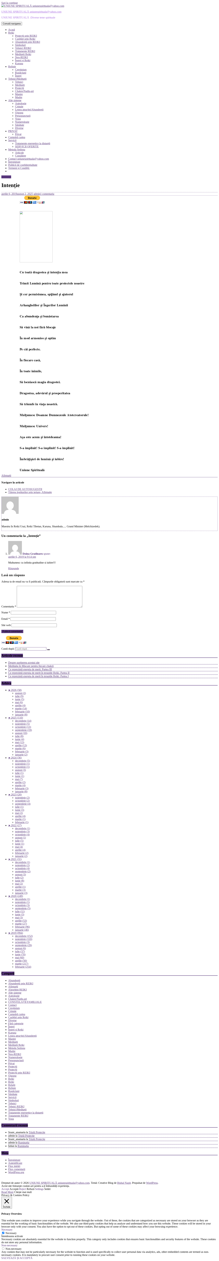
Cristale (19, 106)
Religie (12, 66)
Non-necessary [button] (9, 1245)
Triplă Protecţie (37, 1132)
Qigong (19, 112)
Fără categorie (15, 1023)
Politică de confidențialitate (22, 164)
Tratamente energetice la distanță (32, 143)
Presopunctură (22, 115)
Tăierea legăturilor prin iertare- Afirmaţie (30, 492)
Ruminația (23, 1142)
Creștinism (21, 69)
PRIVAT (13, 131)
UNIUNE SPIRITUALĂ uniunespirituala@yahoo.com (31, 11)
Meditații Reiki (23, 54)
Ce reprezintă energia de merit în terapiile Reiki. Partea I (38, 676)
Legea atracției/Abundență (29, 109)
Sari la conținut (9, 2)
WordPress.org (16, 1172)
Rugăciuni (20, 72)
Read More (7, 1192)
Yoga (18, 118)
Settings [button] (39, 1189)
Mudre (18, 97)
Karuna (19, 63)
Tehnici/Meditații (17, 78)
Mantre (19, 94)
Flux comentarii (16, 1169)
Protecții (19, 88)
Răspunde (13, 568)
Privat (18, 134)
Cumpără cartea (16, 137)
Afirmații (6, 176)
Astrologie (20, 103)
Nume (5, 612)
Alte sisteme (14, 100)
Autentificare (15, 1163)
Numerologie (22, 121)
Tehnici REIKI (23, 48)
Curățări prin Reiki (25, 38)
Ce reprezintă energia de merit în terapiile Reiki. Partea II (38, 672)
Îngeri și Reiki (22, 60)
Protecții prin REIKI (26, 35)
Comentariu (8, 606)
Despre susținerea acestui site (24, 662)
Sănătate (19, 125)
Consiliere (20, 155)
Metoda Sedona (16, 149)
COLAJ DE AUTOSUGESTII (25, 489)
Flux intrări (14, 1166)
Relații (11, 1085)
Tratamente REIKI (25, 51)
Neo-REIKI (21, 57)
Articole (19, 152)
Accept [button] (5, 1189)
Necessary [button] (6, 1229)
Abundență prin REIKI (27, 41)
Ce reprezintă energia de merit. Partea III (30, 669)
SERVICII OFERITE (27, 146)
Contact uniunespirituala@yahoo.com (28, 158)
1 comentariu (47, 193)
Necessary (11, 1233)
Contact (12, 1005)
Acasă (11, 29)
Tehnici (19, 81)
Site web (6, 625)
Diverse (19, 128)
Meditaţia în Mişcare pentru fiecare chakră (31, 665)
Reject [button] (22, 1189)
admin (37, 193)
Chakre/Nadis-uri (24, 91)
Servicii (12, 140)
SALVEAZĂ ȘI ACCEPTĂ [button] (17, 1258)
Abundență (14, 980)
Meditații (20, 85)
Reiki (11, 32)
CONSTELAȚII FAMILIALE (25, 1001)
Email (5, 618)
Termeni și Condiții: (19, 168)
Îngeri (18, 75)
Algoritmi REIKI (17, 989)
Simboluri (20, 45)
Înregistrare (14, 161)
